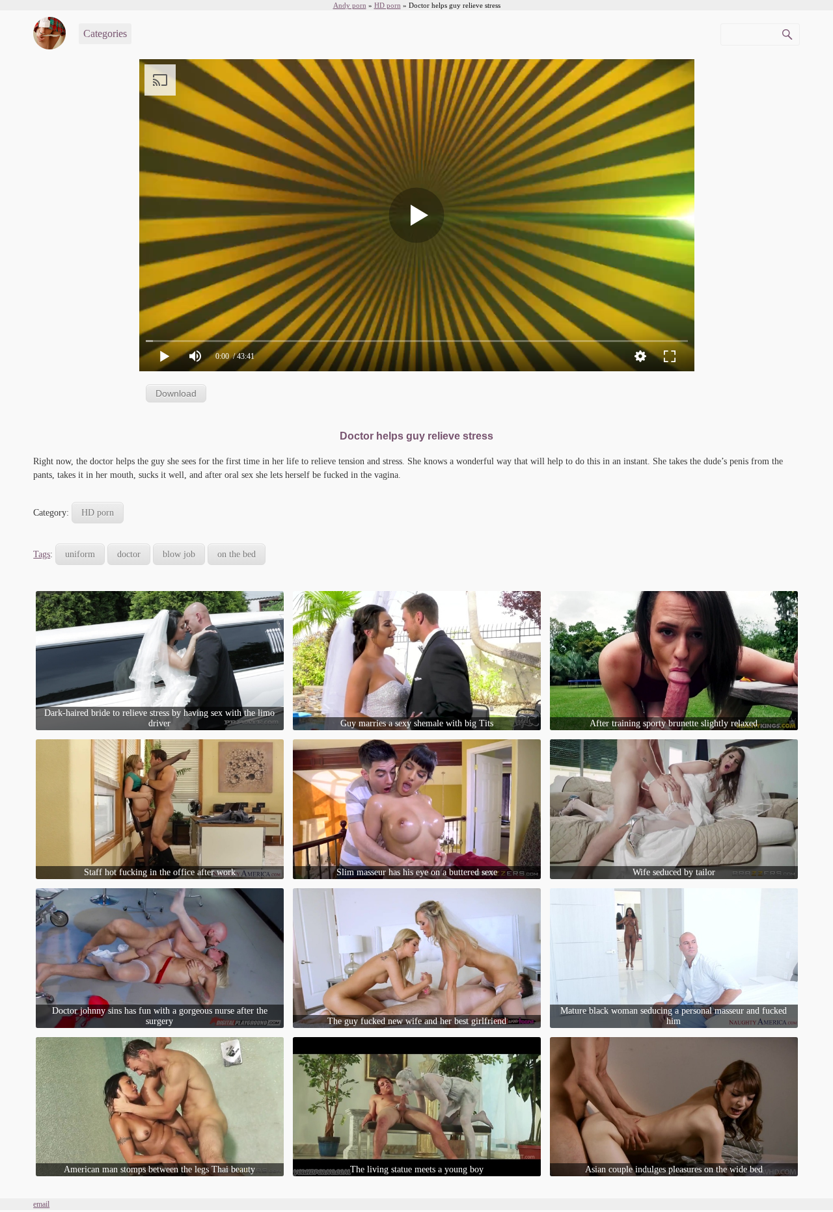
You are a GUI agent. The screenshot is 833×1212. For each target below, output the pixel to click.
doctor (129, 554)
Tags (41, 554)
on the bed (236, 554)
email (41, 1204)
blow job (179, 554)
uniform (80, 554)
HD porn (97, 513)
